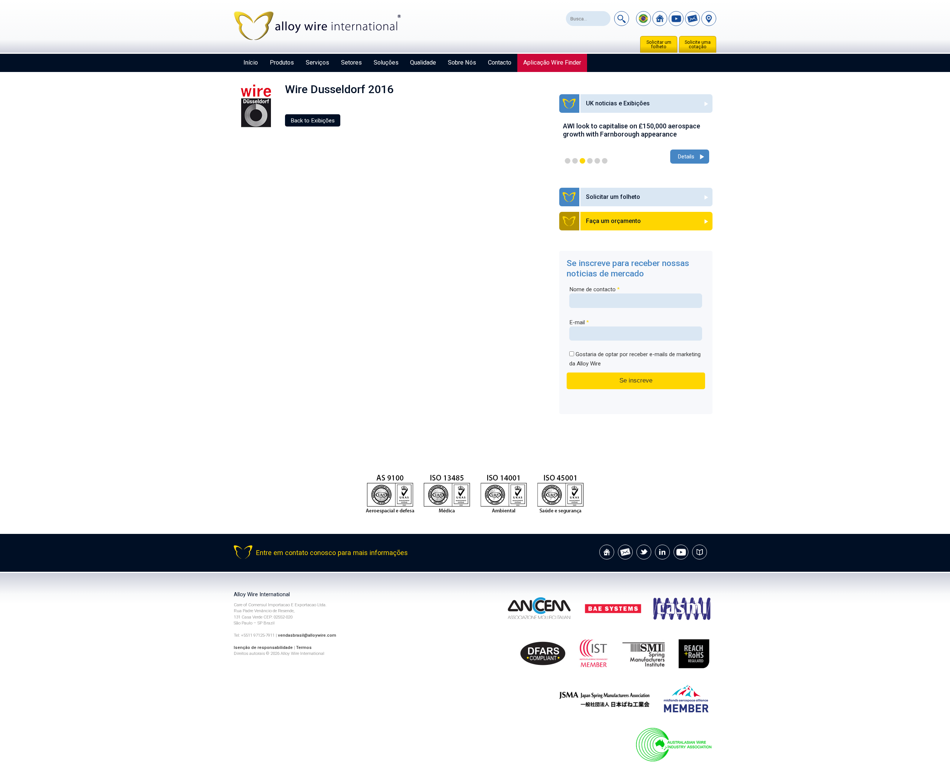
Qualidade (423, 62)
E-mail (579, 322)
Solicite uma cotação (698, 44)
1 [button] (567, 161)
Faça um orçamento (613, 220)
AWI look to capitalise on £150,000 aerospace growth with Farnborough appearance (631, 130)
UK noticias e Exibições (618, 103)
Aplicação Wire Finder (552, 62)
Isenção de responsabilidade (263, 647)
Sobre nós (462, 62)
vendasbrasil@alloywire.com (307, 635)
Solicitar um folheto (658, 44)
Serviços (317, 62)
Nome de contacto (594, 289)
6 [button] (604, 161)
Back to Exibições (313, 120)
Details (686, 156)
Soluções (386, 62)
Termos (304, 647)
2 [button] (575, 161)
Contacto (499, 62)
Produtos (282, 62)
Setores (351, 62)
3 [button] (582, 161)
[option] (636, 143)
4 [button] (590, 161)
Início (250, 62)
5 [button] (597, 161)
